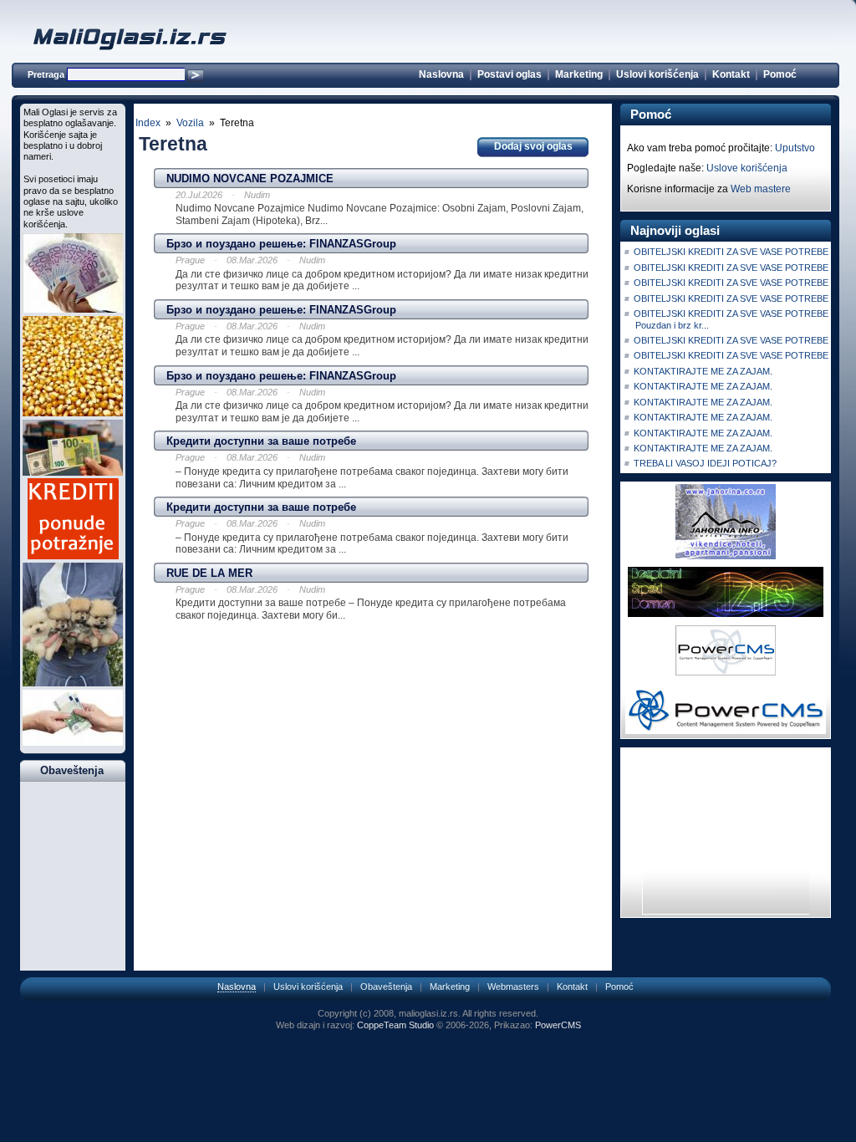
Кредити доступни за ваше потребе (261, 441)
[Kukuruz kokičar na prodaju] (73, 413)
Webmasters (513, 986)
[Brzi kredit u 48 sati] (73, 309)
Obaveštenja (386, 986)
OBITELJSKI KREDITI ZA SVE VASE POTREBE (731, 252)
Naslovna (441, 74)
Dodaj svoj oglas (533, 146)
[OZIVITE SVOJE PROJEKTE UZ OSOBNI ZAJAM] (73, 556)
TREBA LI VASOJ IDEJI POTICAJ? (705, 463)
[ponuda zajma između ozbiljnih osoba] (73, 742)
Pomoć (780, 74)
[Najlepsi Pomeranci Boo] (73, 683)
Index (147, 123)
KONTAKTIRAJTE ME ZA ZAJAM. (703, 371)
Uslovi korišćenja (657, 74)
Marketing (579, 74)
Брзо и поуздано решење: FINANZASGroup (281, 243)
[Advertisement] (372, 652)
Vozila (190, 123)
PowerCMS (558, 1025)
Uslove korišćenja (746, 168)
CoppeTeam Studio (395, 1025)
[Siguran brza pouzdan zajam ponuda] (73, 472)
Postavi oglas (509, 74)
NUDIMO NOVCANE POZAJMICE (250, 178)
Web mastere (761, 189)
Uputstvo (795, 148)
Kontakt (731, 74)
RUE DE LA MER (209, 573)
